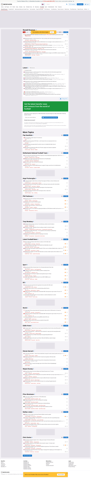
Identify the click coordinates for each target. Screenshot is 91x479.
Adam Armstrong (28, 232)
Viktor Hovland (27, 269)
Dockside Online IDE (50, 465)
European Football (37, 167)
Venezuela (32, 312)
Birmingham (33, 445)
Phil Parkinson (47, 9)
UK (11, 7)
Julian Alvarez (33, 250)
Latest (27, 32)
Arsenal (37, 250)
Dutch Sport (27, 40)
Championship (34, 200)
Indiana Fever (32, 279)
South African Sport (42, 405)
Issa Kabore (27, 207)
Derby (26, 426)
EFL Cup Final (33, 416)
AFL (37, 272)
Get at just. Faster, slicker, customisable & (44, 1)
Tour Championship (37, 269)
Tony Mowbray (54, 9)
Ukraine (20, 7)
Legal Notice (45, 123)
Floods (29, 322)
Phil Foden (26, 143)
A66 (32, 287)
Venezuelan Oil (37, 312)
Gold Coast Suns (28, 272)
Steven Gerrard (61, 9)
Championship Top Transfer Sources (35, 229)
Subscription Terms (72, 465)
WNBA (36, 279)
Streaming (30, 373)
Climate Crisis (29, 7)
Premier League (27, 149)
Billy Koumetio (27, 423)
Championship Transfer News (47, 229)
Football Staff (11, 9)
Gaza (17, 7)
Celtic (38, 189)
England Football (38, 333)
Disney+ (26, 373)
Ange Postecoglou (39, 9)
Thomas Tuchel (32, 333)
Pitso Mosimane (73, 9)
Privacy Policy (38, 123)
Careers (47, 464)
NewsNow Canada (27, 467)
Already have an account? (29, 120)
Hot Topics (7, 7)
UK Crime (35, 287)
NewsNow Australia (27, 468)
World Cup (26, 46)
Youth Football (27, 365)
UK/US (26, 293)
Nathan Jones (87, 9)
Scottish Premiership (36, 253)
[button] (32, 68)
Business (37, 7)
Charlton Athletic (28, 416)
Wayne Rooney (80, 9)
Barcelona (26, 157)
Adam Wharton (27, 362)
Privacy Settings (72, 466)
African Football (27, 402)
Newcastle (33, 330)
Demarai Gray (27, 451)
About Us (3, 463)
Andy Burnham (33, 290)
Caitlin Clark (27, 279)
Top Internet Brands (36, 373)
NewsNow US (26, 463)
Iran (24, 7)
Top (24, 32)
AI (33, 7)
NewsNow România (27, 465)
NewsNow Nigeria (27, 464)
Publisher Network (49, 462)
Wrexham (26, 200)
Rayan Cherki (27, 247)
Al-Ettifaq (38, 186)
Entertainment (51, 7)
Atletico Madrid (27, 250)
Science (60, 7)
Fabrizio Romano (28, 330)
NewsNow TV (3, 466)
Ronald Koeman (4, 9)
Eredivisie (38, 55)
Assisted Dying (27, 290)
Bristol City (32, 451)
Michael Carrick (27, 383)
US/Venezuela (27, 312)
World (14, 7)
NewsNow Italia (26, 466)
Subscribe (3, 465)
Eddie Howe (67, 9)
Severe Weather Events (35, 322)
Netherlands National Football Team (22, 9)
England (38, 290)
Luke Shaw (38, 383)
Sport (46, 7)
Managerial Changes (33, 40)
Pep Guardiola (32, 9)
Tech (56, 7)
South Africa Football (34, 402)
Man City (26, 146)
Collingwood (33, 272)
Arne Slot (26, 51)
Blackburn (26, 226)
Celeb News (30, 376)
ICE (33, 293)
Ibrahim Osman (27, 445)
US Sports (31, 207)
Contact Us (3, 464)
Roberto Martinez (28, 55)
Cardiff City (29, 426)
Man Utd (29, 336)
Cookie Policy (71, 463)
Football (42, 7)
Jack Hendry (34, 186)
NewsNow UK (26, 462)
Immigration (30, 293)
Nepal (26, 322)
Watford (30, 200)
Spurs (26, 336)
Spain (30, 46)
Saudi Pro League (28, 186)
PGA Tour (32, 269)
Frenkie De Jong (32, 157)
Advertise (48, 463)
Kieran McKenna (27, 448)
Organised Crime (28, 287)
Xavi (38, 40)
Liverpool (26, 355)
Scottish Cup (27, 253)
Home (2, 7)
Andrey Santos (33, 383)
